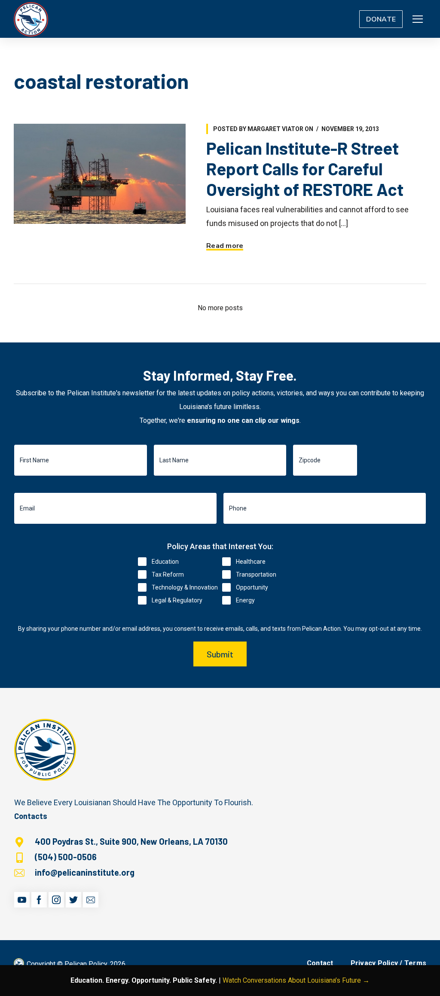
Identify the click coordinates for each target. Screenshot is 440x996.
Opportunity (252, 587)
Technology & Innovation (185, 587)
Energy (245, 600)
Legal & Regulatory (177, 600)
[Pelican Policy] (31, 19)
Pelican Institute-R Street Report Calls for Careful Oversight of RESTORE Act (304, 168)
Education (165, 561)
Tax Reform (168, 574)
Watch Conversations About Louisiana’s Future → (296, 980)
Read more (224, 246)
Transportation (256, 574)
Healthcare (251, 561)
